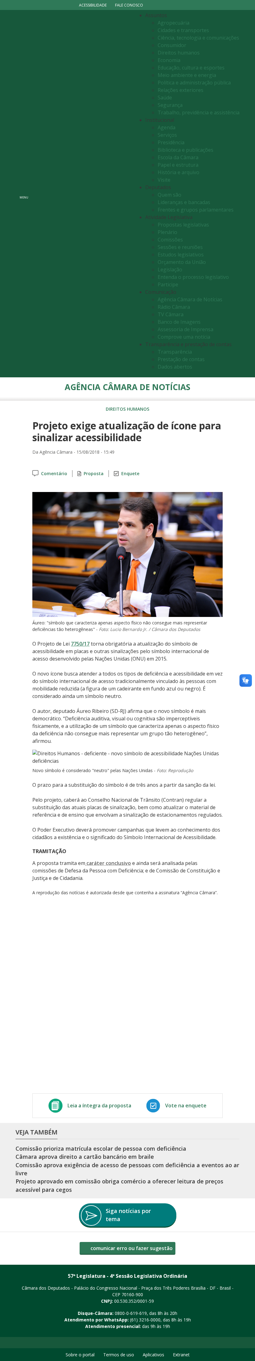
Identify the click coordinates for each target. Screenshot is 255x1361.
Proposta (94, 473)
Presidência (171, 142)
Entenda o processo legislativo (193, 277)
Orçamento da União (182, 262)
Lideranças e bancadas (184, 202)
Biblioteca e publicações (185, 149)
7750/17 (80, 643)
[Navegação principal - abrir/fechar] (24, 194)
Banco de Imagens (179, 321)
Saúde (165, 97)
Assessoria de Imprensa (185, 329)
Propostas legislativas (183, 224)
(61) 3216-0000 (145, 1320)
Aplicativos (153, 1355)
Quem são (169, 194)
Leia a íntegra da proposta (99, 1105)
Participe (168, 284)
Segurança (170, 105)
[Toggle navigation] (82, 193)
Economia (169, 60)
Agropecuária (173, 22)
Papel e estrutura (178, 164)
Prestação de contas (181, 359)
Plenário (167, 232)
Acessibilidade (93, 5)
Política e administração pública (194, 82)
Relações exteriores (180, 90)
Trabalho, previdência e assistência (198, 112)
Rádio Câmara (174, 306)
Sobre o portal (80, 1355)
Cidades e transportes (183, 30)
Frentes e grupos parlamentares (196, 209)
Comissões (170, 239)
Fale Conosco (129, 5)
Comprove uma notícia (184, 336)
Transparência (175, 351)
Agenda (166, 127)
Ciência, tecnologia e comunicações (198, 37)
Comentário (54, 473)
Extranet (181, 1355)
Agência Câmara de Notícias (190, 299)
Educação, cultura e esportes (191, 67)
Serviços (167, 134)
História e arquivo (178, 172)
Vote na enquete (185, 1105)
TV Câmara (170, 314)
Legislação (170, 269)
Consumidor (172, 45)
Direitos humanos (179, 52)
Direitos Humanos (127, 409)
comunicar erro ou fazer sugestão (131, 1248)
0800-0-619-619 (131, 1313)
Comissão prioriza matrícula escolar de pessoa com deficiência (101, 1148)
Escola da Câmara (178, 157)
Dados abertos (175, 366)
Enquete (130, 473)
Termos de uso (118, 1355)
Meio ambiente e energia (187, 75)
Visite (164, 179)
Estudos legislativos (181, 254)
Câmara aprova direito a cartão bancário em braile (85, 1156)
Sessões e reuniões (180, 247)
